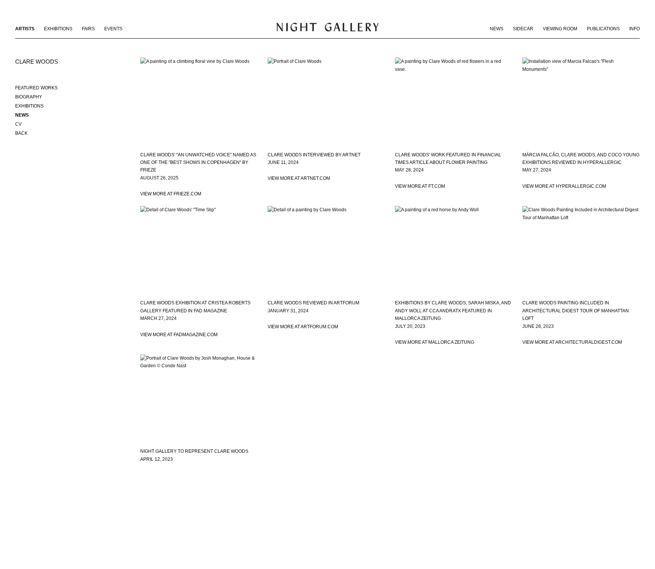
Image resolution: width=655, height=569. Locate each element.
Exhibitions (58, 28)
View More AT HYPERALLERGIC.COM (564, 186)
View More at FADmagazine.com (179, 334)
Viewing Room (560, 28)
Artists (24, 28)
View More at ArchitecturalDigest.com (572, 342)
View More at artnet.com (299, 178)
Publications (603, 28)
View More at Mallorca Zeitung (434, 342)
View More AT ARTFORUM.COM (303, 326)
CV (18, 124)
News (496, 28)
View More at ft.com (420, 186)
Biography (28, 97)
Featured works (36, 87)
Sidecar (523, 28)
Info (634, 28)
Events (113, 28)
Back (21, 133)
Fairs (88, 28)
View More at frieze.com (170, 193)
